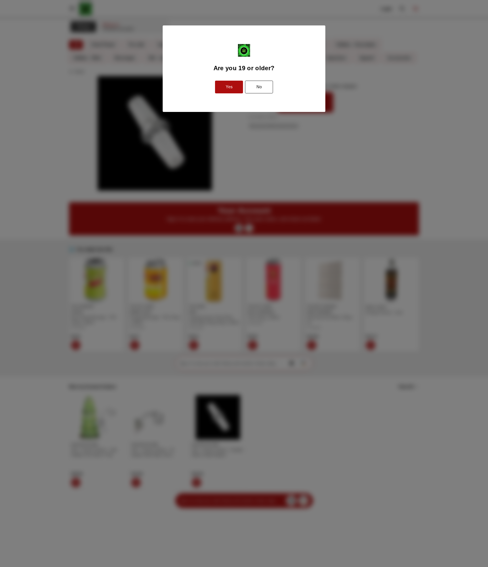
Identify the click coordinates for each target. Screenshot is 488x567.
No (259, 87)
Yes (229, 87)
